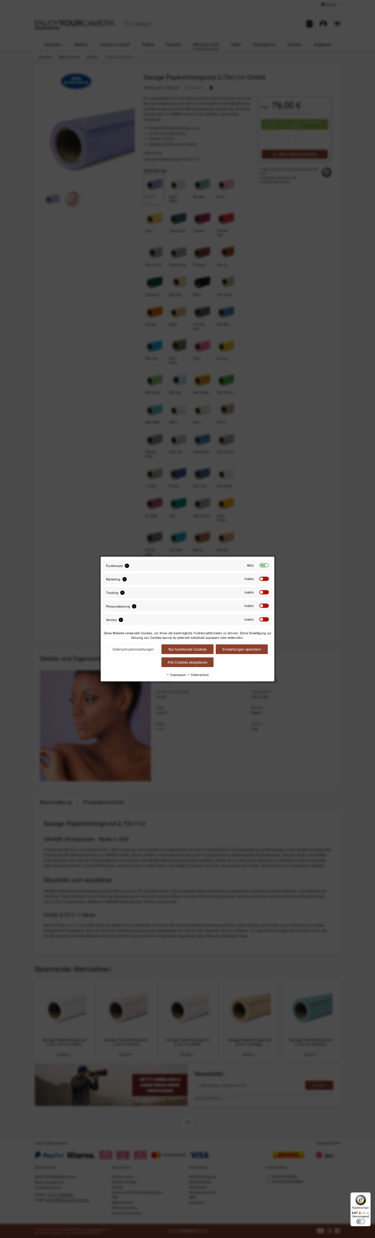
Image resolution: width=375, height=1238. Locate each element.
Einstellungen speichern (241, 649)
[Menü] (368, 1195)
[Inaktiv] (264, 579)
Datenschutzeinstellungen (133, 649)
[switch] (360, 1221)
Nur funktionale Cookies (187, 649)
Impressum (177, 674)
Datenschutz (199, 674)
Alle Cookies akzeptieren (187, 662)
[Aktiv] (264, 565)
